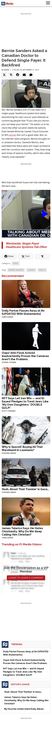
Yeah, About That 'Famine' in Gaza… (25, 489)
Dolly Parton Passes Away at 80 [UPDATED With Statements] (23, 312)
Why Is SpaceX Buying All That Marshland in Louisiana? (22, 448)
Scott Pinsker (8, 411)
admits (12, 134)
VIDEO (15, 263)
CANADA (31, 270)
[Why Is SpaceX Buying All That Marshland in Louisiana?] (26, 430)
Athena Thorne (9, 362)
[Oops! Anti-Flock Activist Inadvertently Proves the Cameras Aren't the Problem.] (26, 336)
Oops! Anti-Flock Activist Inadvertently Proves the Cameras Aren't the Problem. (25, 356)
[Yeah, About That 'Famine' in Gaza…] (26, 472)
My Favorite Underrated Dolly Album (24, 709)
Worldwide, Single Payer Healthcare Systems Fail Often (26, 245)
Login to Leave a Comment (26, 578)
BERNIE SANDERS (16, 270)
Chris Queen (7, 317)
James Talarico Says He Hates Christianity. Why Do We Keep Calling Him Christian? (22, 531)
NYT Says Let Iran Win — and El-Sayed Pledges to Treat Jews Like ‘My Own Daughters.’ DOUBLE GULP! (25, 403)
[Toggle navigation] (48, 3)
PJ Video (5, 70)
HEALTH (42, 270)
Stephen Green (9, 453)
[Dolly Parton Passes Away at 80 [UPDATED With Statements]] (26, 293)
